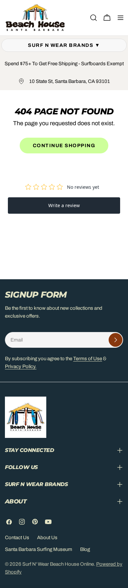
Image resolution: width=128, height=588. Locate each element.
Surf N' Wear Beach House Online (58, 564)
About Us (47, 537)
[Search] (93, 17)
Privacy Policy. (20, 366)
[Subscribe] (115, 340)
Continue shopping (64, 145)
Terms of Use (87, 358)
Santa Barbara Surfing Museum (38, 549)
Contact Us (17, 537)
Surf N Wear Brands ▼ (64, 45)
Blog (85, 549)
